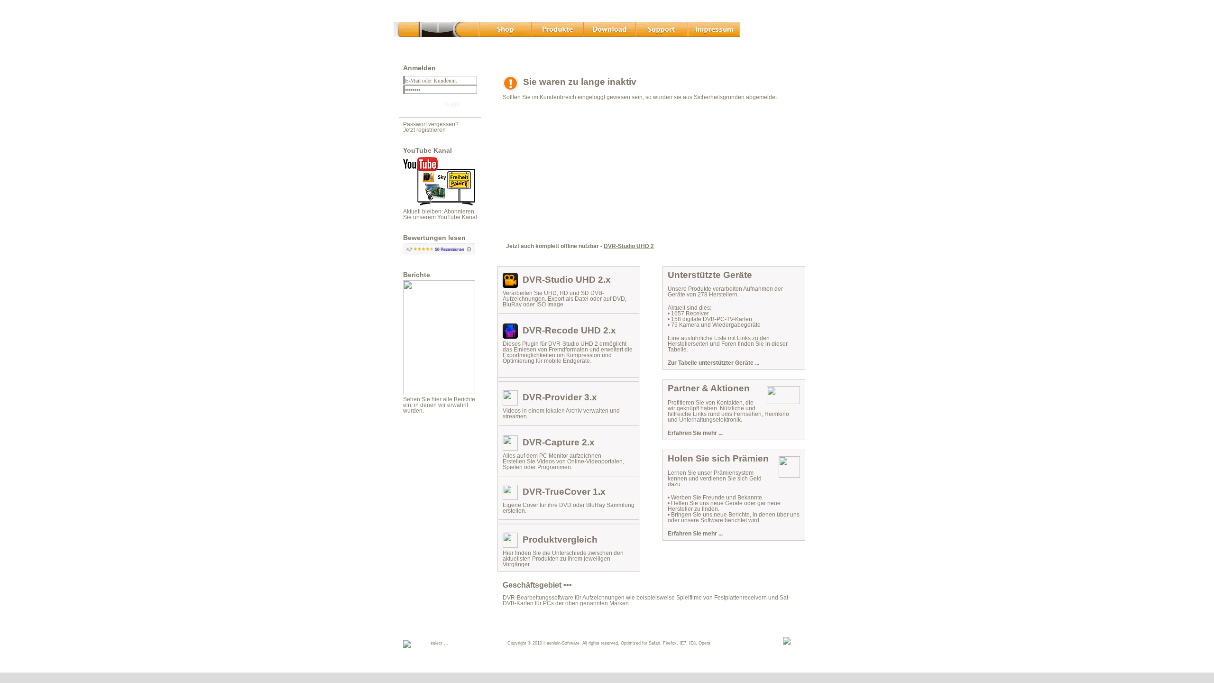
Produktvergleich (560, 540)
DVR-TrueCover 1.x (564, 492)
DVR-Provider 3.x (560, 397)
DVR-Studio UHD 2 (629, 246)
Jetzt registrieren (424, 130)
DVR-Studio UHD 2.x (567, 280)
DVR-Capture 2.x (559, 442)
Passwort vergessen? (431, 124)
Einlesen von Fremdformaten (551, 349)
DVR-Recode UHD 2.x (569, 330)
